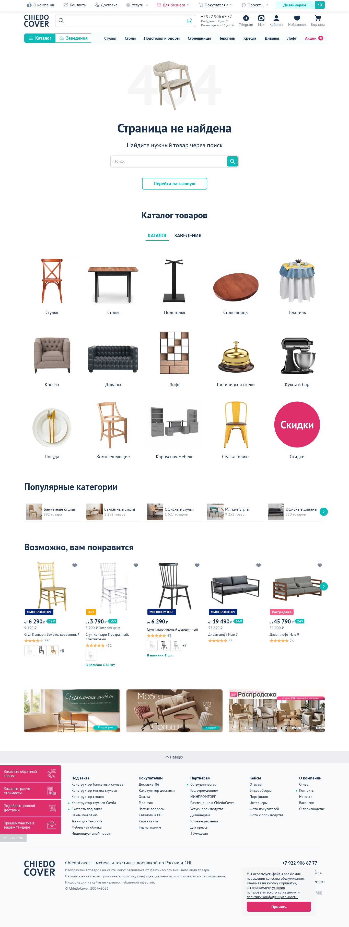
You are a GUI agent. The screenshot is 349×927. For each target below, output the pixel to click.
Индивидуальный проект (92, 833)
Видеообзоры (261, 790)
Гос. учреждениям (204, 790)
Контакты (78, 4)
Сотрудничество (203, 784)
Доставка (109, 4)
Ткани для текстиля (87, 821)
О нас (303, 784)
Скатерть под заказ (87, 809)
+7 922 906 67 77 (216, 16)
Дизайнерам (294, 4)
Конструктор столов (88, 796)
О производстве (312, 809)
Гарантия (146, 802)
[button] (60, 21)
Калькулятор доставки (157, 790)
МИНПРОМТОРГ (203, 796)
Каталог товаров (174, 215)
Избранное (297, 24)
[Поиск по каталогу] (232, 161)
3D (319, 4)
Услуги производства (207, 809)
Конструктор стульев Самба (94, 802)
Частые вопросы (151, 809)
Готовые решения (204, 821)
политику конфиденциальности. (272, 897)
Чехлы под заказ (85, 815)
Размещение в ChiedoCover (212, 802)
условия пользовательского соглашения (272, 890)
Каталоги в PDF (151, 815)
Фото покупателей (264, 809)
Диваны (272, 38)
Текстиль (227, 38)
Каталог (43, 38)
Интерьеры (258, 802)
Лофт (292, 38)
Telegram (246, 24)
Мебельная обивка (87, 827)
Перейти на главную (174, 183)
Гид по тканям (150, 827)
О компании (44, 4)
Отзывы (256, 784)
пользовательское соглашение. (201, 876)
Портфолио (259, 796)
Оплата (144, 796)
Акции (311, 38)
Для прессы (199, 827)
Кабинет (276, 24)
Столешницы (199, 38)
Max (261, 24)
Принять (279, 906)
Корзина (318, 24)
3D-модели (199, 833)
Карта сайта (148, 821)
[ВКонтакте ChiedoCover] (318, 892)
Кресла (249, 38)
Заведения (77, 38)
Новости (305, 796)
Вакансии (306, 802)
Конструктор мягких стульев (94, 790)
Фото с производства (267, 815)
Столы (130, 38)
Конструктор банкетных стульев (97, 784)
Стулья (110, 38)
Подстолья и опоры (162, 38)
